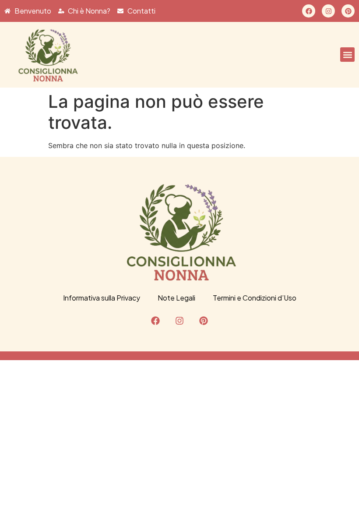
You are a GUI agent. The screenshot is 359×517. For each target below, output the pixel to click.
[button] (347, 54)
